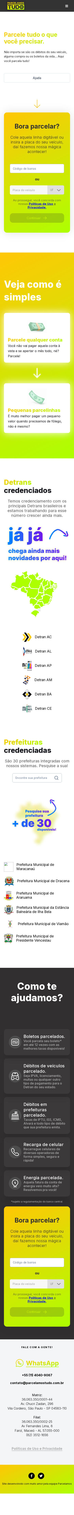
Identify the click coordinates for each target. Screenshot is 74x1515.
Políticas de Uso (41, 204)
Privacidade (52, 1449)
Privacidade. (37, 207)
